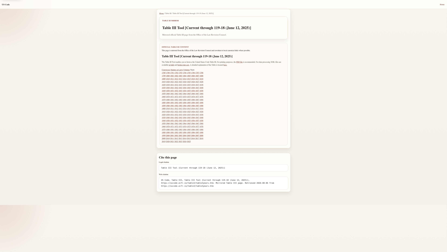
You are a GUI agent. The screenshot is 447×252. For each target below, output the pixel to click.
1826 (193, 81)
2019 (164, 141)
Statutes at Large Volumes (180, 69)
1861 (172, 93)
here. (225, 65)
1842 (176, 87)
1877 (197, 96)
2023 (180, 141)
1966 (193, 123)
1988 (201, 129)
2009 (164, 138)
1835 (189, 84)
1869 (164, 96)
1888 (201, 99)
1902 (176, 105)
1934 (184, 114)
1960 (168, 123)
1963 (180, 123)
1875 (189, 96)
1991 (172, 132)
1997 (197, 132)
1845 (189, 87)
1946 (193, 117)
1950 (168, 120)
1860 (168, 93)
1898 (201, 102)
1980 (168, 129)
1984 (184, 129)
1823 (180, 81)
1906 (193, 105)
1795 (189, 72)
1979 (164, 129)
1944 (184, 117)
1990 (168, 132)
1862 (176, 93)
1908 (201, 105)
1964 (184, 123)
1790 (168, 72)
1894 (184, 102)
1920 (168, 111)
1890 (168, 102)
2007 (197, 135)
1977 (197, 126)
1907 (197, 105)
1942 (176, 117)
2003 (180, 135)
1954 (184, 120)
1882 (176, 99)
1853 (180, 90)
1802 (176, 75)
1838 (201, 84)
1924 (184, 111)
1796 (193, 72)
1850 (168, 90)
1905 (189, 105)
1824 (184, 81)
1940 (168, 117)
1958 (201, 120)
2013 (180, 138)
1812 (176, 78)
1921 (172, 111)
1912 (176, 108)
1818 (201, 78)
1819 (164, 81)
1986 (193, 129)
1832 (176, 84)
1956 (193, 120)
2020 (168, 141)
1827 (197, 81)
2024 (184, 141)
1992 (176, 132)
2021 (172, 141)
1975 (189, 126)
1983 (180, 129)
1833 (180, 84)
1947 (197, 117)
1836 (193, 84)
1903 (180, 105)
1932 (176, 114)
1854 (184, 90)
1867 (197, 93)
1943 (180, 117)
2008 (201, 135)
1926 (193, 111)
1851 (172, 90)
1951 (172, 120)
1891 (172, 102)
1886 (193, 99)
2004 (184, 135)
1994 (184, 132)
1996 (193, 132)
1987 (197, 129)
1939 (164, 117)
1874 (184, 96)
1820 (168, 81)
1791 (172, 72)
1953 (180, 120)
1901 (172, 105)
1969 (164, 126)
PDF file (239, 62)
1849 (164, 90)
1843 (180, 87)
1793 (180, 72)
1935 (189, 114)
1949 (164, 120)
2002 (176, 135)
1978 (201, 126)
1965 (189, 123)
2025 (189, 141)
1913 (180, 108)
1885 (189, 99)
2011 (172, 138)
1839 (164, 87)
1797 (197, 72)
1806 (193, 75)
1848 (201, 87)
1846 (193, 87)
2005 (189, 135)
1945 (189, 117)
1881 (172, 99)
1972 (176, 126)
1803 (180, 75)
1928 (201, 111)
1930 (168, 114)
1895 (189, 102)
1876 (193, 96)
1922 (176, 111)
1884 (184, 99)
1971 (172, 126)
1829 (164, 84)
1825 (189, 81)
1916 (193, 108)
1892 (176, 102)
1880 (168, 99)
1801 (172, 75)
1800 (168, 75)
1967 (197, 123)
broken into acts (183, 65)
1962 (176, 123)
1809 (164, 78)
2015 (189, 138)
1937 (197, 114)
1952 (176, 120)
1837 (197, 84)
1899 (164, 105)
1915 (189, 108)
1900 (168, 105)
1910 (168, 108)
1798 (201, 72)
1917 (197, 108)
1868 (201, 93)
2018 (201, 138)
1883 (180, 99)
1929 (164, 114)
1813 (180, 78)
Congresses (166, 69)
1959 (164, 123)
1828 (201, 81)
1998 (201, 132)
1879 (164, 99)
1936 (193, 114)
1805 (189, 75)
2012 (176, 138)
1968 (201, 123)
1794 (184, 72)
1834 (184, 84)
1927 (197, 111)
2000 (168, 135)
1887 (197, 99)
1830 (168, 84)
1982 (176, 129)
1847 (197, 87)
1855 (189, 90)
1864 (184, 93)
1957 (197, 120)
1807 (197, 75)
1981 (172, 129)
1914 (184, 108)
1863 (180, 93)
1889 (164, 102)
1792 (176, 72)
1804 (184, 75)
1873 (180, 96)
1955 (189, 120)
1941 (172, 117)
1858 (201, 90)
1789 (164, 72)
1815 (189, 78)
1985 (189, 129)
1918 (201, 108)
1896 (193, 102)
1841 (172, 87)
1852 (176, 90)
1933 (180, 114)
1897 (197, 102)
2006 (193, 135)
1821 (172, 81)
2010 (168, 138)
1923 (180, 111)
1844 (184, 87)
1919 (164, 111)
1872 (176, 96)
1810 (168, 78)
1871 (172, 96)
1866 (193, 93)
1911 (172, 108)
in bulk (171, 65)
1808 (201, 75)
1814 (184, 78)
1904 (184, 105)
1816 (193, 78)
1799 (164, 75)
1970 (168, 126)
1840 (168, 87)
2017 (197, 138)
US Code (6, 4)
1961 (172, 123)
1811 (172, 78)
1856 (193, 90)
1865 (189, 93)
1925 (189, 111)
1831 (172, 84)
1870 (168, 96)
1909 (164, 108)
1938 (201, 114)
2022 (176, 141)
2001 (172, 135)
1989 (164, 132)
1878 (201, 96)
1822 (176, 81)
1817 (197, 78)
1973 (180, 126)
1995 (189, 132)
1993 (180, 132)
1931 (172, 114)
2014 (184, 138)
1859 (164, 93)
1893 (180, 102)
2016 (193, 138)
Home (442, 4)
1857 (197, 90)
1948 (201, 117)
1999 (164, 135)
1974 (184, 126)
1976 (193, 126)
